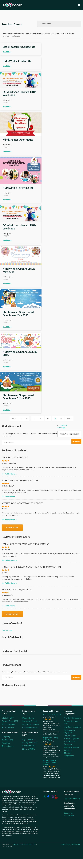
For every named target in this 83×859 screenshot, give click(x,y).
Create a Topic (7, 630)
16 (35, 419)
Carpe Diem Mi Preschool (52, 715)
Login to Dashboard (72, 798)
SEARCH (77, 441)
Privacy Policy (65, 844)
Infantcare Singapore (72, 727)
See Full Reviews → (9, 474)
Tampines (6, 743)
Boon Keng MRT (8, 724)
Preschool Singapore (72, 718)
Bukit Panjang (7, 740)
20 (61, 419)
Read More (7, 52)
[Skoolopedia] (12, 5)
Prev (14, 419)
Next (69, 419)
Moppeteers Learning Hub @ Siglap (50, 739)
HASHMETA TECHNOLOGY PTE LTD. (24, 844)
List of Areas (8, 746)
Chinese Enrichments (30, 727)
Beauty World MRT (30, 742)
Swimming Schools (29, 721)
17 (41, 419)
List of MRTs (8, 727)
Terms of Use (75, 844)
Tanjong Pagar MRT (10, 721)
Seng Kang (6, 736)
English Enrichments (30, 724)
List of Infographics (69, 754)
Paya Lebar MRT (29, 739)
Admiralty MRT (8, 718)
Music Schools (28, 718)
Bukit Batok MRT (29, 746)
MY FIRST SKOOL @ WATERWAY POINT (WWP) (49, 762)
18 (48, 419)
